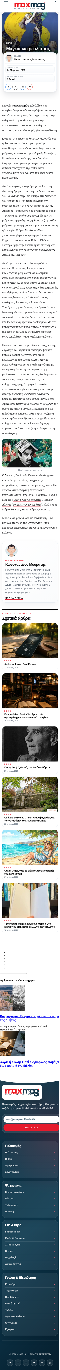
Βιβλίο (9, 43)
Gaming (9, 1211)
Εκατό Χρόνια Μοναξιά (27, 499)
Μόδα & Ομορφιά (15, 1238)
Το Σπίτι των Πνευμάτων (27, 504)
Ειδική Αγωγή (12, 1303)
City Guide (11, 1322)
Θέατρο (9, 1198)
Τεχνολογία (11, 1290)
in (23, 87)
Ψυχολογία (11, 1257)
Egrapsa (9, 1329)
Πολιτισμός (11, 1152)
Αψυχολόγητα (13, 1263)
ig (34, 1362)
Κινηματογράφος (14, 1192)
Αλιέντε (6, 504)
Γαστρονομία (12, 1231)
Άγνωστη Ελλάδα (15, 1316)
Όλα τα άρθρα (14, 598)
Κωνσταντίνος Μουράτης (25, 564)
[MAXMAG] (30, 6)
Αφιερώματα (12, 1165)
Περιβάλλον (12, 1297)
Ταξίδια (9, 1310)
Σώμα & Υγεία (12, 1244)
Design (9, 1251)
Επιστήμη (10, 1284)
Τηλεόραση (11, 1205)
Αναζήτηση (31, 1128)
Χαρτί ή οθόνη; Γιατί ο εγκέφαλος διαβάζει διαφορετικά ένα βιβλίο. (29, 1063)
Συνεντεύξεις (12, 1171)
